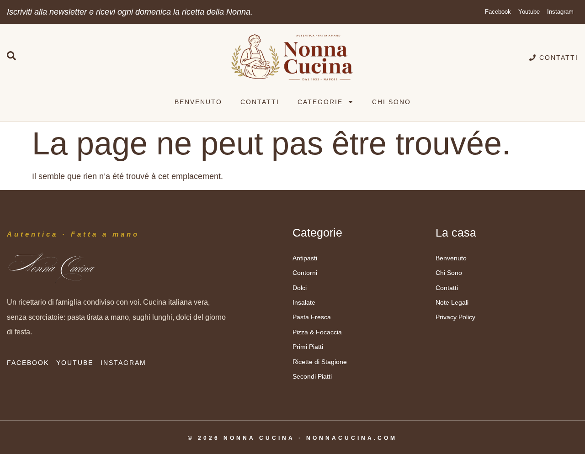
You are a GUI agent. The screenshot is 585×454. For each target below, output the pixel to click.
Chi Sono (391, 102)
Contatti (259, 102)
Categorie (320, 102)
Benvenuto (198, 102)
